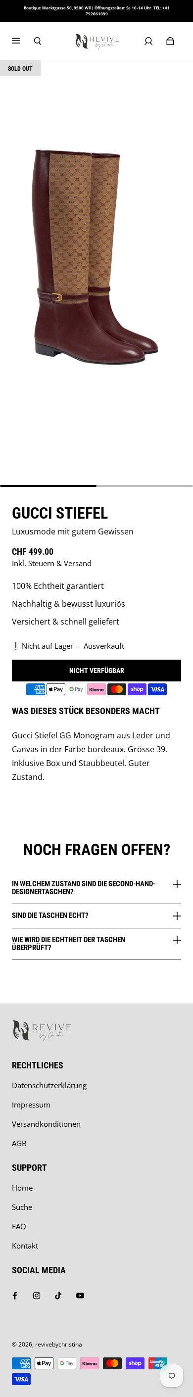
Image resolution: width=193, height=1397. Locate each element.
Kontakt (25, 1246)
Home (22, 1188)
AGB (19, 1143)
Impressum (31, 1105)
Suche (22, 1207)
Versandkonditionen (46, 1124)
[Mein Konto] (148, 41)
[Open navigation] (23, 41)
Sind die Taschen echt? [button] (50, 915)
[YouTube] (80, 1295)
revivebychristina (58, 1344)
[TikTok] (58, 1295)
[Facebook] (15, 1295)
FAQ (19, 1226)
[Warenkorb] (170, 41)
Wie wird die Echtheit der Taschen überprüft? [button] (68, 943)
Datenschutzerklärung (49, 1085)
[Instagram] (37, 1295)
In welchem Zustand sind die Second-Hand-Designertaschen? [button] (83, 888)
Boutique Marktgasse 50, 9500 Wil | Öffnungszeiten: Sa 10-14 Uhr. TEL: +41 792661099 (97, 10)
